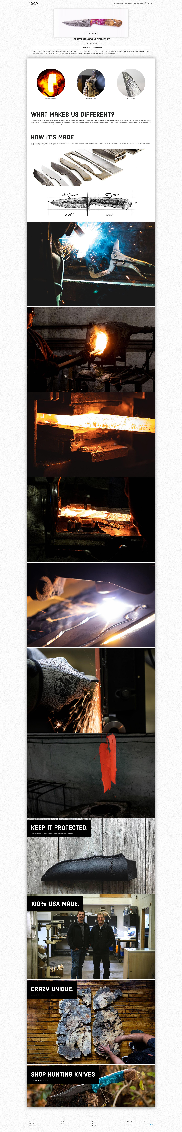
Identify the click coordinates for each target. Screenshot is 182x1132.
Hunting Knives (118, 3)
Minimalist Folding (33, 1126)
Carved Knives (131, 1121)
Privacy (137, 1121)
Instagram (95, 1124)
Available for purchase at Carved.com (92, 47)
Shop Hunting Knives (63, 1075)
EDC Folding (32, 1124)
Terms (141, 1121)
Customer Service (65, 1126)
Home (30, 1121)
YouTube (96, 1126)
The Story (63, 1124)
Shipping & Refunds (148, 1121)
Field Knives (128, 3)
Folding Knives (138, 3)
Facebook (95, 1121)
